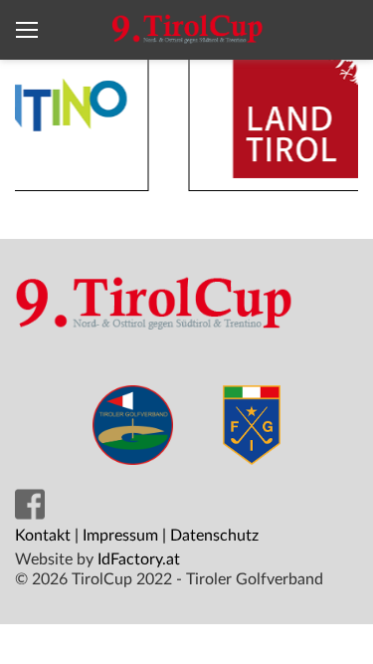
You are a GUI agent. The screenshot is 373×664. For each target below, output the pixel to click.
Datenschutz (214, 536)
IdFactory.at (138, 559)
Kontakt (43, 536)
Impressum (120, 536)
